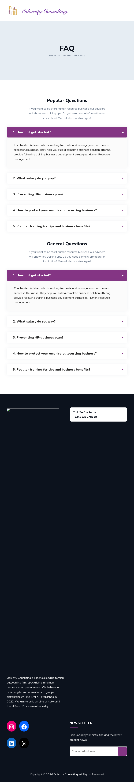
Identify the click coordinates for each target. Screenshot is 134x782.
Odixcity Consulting (66, 774)
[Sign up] (122, 751)
